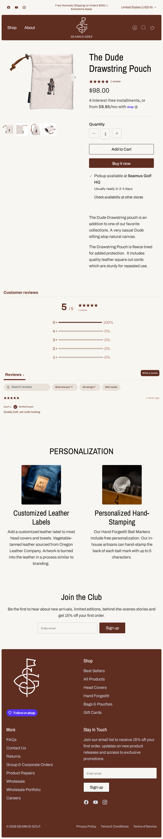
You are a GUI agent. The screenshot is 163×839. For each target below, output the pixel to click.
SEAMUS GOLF (28, 826)
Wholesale (15, 781)
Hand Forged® (96, 696)
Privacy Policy (86, 826)
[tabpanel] (81, 409)
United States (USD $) (137, 7)
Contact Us (16, 748)
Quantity (97, 124)
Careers (13, 798)
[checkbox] (111, 387)
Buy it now (121, 163)
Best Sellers (94, 671)
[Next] (75, 77)
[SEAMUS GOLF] (82, 27)
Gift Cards (92, 712)
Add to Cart (121, 149)
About (29, 27)
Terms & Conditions (115, 826)
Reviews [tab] (14, 374)
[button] (81, 322)
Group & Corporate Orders (29, 764)
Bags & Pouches (97, 704)
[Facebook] (9, 7)
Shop (11, 27)
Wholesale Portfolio (23, 789)
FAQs (11, 739)
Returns (13, 756)
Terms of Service (145, 826)
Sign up (112, 628)
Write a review (150, 373)
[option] (42, 82)
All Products (94, 679)
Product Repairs (20, 773)
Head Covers (95, 687)
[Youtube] (16, 7)
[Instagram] (24, 7)
